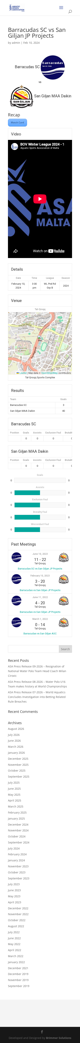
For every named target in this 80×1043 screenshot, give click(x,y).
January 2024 (16, 860)
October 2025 (16, 770)
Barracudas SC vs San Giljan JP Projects (40, 568)
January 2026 (16, 752)
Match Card (17, 122)
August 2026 (16, 729)
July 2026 (14, 735)
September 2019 (18, 986)
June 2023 (14, 890)
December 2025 (18, 758)
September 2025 (18, 776)
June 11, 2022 (40, 597)
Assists (37, 432)
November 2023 (18, 866)
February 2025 (17, 812)
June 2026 (14, 740)
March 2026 (15, 746)
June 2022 (14, 938)
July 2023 (14, 884)
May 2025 (14, 794)
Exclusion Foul (53, 432)
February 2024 (17, 854)
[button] (40, 339)
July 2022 (14, 932)
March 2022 (15, 956)
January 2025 (16, 818)
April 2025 (14, 800)
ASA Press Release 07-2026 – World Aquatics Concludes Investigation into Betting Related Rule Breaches (37, 696)
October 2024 (16, 836)
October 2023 (16, 872)
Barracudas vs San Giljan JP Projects (40, 590)
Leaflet (23, 372)
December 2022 (18, 908)
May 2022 (14, 944)
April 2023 (14, 902)
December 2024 (18, 824)
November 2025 (18, 765)
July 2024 (14, 848)
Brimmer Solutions (58, 1038)
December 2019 (18, 974)
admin (16, 42)
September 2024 (18, 842)
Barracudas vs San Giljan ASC (40, 633)
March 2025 (15, 806)
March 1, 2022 (40, 619)
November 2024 (18, 830)
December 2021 (18, 968)
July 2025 (14, 782)
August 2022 (16, 926)
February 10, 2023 (40, 575)
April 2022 (14, 950)
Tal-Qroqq (40, 309)
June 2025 (14, 788)
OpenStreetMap (49, 372)
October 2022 (16, 920)
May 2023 (14, 896)
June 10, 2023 (40, 554)
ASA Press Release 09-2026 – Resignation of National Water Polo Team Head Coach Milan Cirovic (37, 671)
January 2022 (16, 962)
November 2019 (18, 980)
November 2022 (18, 914)
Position (14, 432)
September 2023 (18, 878)
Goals (26, 432)
